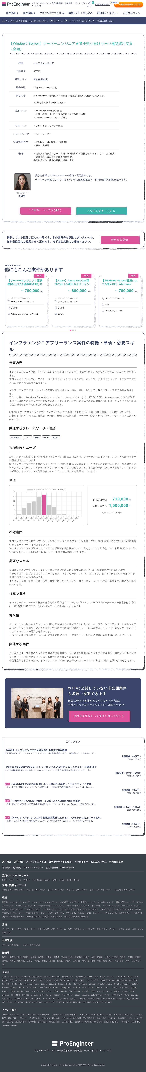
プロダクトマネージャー (36, 913)
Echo (40, 987)
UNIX (56, 991)
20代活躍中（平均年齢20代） (39, 1014)
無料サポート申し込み (81, 13)
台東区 (115, 957)
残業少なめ (42, 1021)
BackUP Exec (109, 998)
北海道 (12, 957)
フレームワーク (92, 980)
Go (71, 976)
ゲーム (63, 929)
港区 (93, 957)
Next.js (115, 987)
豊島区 (52, 960)
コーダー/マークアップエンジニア (51, 905)
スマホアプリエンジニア (25, 905)
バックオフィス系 (33, 916)
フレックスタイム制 (10, 1014)
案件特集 (18, 861)
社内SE (46, 916)
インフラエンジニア (44, 62)
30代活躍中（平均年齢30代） (65, 1014)
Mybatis (73, 998)
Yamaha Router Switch (92, 995)
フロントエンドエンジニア (13, 889)
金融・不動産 (101, 929)
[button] (70, 330)
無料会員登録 (116, 861)
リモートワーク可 (9, 1025)
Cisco (77, 995)
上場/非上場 (101, 1018)
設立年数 (23, 1018)
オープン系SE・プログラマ (67, 902)
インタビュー (81, 861)
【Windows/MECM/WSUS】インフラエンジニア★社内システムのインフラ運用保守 (50, 766)
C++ (112, 976)
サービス (6, 929)
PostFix (25, 995)
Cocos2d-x (19, 998)
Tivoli (10, 1002)
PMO (50, 913)
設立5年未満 (35, 1018)
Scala (102, 976)
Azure (55, 437)
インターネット (29, 929)
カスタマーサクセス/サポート (76, 916)
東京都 (37, 79)
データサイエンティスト (123, 909)
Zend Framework (119, 980)
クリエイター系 (110, 913)
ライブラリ (124, 987)
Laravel (92, 984)
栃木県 (33, 957)
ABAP (26, 980)
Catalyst (135, 984)
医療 (134, 929)
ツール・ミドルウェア (113, 995)
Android (85, 991)
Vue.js (109, 984)
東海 (93, 960)
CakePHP (133, 980)
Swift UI (99, 987)
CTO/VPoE (59, 913)
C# (118, 976)
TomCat (82, 998)
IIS (12, 995)
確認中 (5, 957)
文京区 (107, 957)
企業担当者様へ (102, 4)
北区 (70, 957)
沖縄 (128, 960)
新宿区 (44, 79)
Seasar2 (52, 984)
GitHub (38, 998)
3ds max (134, 995)
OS (33, 991)
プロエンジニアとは (36, 861)
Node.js (5, 991)
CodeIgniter (17, 984)
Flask (21, 987)
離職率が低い (54, 1021)
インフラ (100, 991)
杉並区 (44, 960)
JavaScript (25, 976)
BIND (18, 995)
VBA (123, 976)
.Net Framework (80, 984)
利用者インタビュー (108, 13)
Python (27, 880)
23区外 (68, 960)
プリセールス (105, 909)
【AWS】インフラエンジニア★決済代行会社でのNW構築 (36, 750)
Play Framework (32, 984)
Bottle (28, 987)
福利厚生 (32, 1021)
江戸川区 (76, 960)
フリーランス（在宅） (32, 944)
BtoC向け (125, 1021)
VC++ (56, 980)
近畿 (105, 960)
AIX (70, 991)
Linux (28, 437)
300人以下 (129, 1014)
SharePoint (106, 1002)
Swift (69, 880)
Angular (101, 984)
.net (75, 980)
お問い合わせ (52, 867)
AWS (37, 437)
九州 (111, 960)
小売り (121, 929)
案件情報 (6, 861)
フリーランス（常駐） (11, 944)
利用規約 (17, 867)
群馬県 (41, 957)
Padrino (126, 984)
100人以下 (118, 1014)
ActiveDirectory (94, 998)
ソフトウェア (43, 929)
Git (53, 1002)
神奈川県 (86, 960)
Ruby (11, 880)
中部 (99, 960)
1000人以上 (13, 1018)
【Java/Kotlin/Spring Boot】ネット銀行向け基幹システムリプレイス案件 (50, 783)
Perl (58, 976)
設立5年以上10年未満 (51, 1018)
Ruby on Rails (64, 984)
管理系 (138, 909)
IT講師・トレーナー (94, 913)
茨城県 (26, 957)
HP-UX (77, 991)
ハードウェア (88, 929)
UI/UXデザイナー (17, 916)
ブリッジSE (71, 913)
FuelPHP (6, 984)
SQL (41, 980)
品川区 (138, 957)
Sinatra (117, 984)
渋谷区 (29, 960)
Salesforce (88, 1002)
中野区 (37, 960)
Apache (5, 995)
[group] (26, 301)
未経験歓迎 (135, 1021)
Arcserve (121, 998)
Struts (107, 987)
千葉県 (56, 957)
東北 (19, 957)
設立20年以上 (89, 1018)
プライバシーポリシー (33, 867)
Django (14, 987)
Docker (56, 995)
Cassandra (63, 998)
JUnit (47, 1002)
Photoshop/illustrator (72, 1002)
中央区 (86, 957)
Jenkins (29, 1002)
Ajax (13, 991)
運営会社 (6, 867)
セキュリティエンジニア (12, 909)
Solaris (64, 991)
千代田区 (78, 957)
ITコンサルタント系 (73, 909)
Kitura (56, 987)
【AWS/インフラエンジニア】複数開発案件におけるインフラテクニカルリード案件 (55, 817)
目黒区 (5, 960)
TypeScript (37, 880)
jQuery (134, 987)
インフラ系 (96, 905)
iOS (92, 991)
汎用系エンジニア (88, 902)
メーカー (113, 929)
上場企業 (112, 1018)
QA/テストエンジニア (36, 889)
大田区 (12, 960)
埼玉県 (48, 957)
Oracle (109, 991)
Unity (126, 995)
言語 (4, 976)
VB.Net (130, 976)
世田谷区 (21, 960)
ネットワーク (67, 995)
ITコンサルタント (91, 909)
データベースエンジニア (53, 909)
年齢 (23, 1014)
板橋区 (60, 960)
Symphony (105, 980)
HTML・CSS (13, 976)
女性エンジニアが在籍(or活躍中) (88, 1021)
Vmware (34, 995)
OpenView (19, 1002)
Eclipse (29, 998)
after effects (7, 998)
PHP (4, 880)
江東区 (130, 957)
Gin (34, 987)
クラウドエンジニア (33, 909)
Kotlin (76, 880)
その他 (81, 913)
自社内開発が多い (111, 1021)
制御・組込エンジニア (125, 902)
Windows (16, 437)
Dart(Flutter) (66, 980)
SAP (97, 1002)
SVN (45, 998)
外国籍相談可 (20, 1021)
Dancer (5, 987)
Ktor (84, 987)
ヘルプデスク (56, 916)
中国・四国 (119, 960)
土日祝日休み (67, 1021)
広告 (70, 929)
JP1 (4, 1002)
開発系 (5, 902)
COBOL (18, 980)
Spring (44, 984)
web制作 (77, 929)
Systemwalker (133, 998)
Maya (58, 1002)
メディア (54, 929)
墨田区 (122, 957)
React (27, 991)
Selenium (39, 1002)
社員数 (109, 1014)
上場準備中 (122, 1018)
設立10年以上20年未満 (71, 1018)
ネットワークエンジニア (77, 889)
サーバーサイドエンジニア (79, 905)
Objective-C (80, 976)
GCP (46, 437)
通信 (19, 929)
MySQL (117, 991)
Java (19, 880)
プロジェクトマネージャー (101, 889)
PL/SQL (48, 980)
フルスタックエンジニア (125, 889)
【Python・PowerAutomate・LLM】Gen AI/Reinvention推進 (45, 800)
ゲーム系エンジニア (106, 902)
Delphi (34, 980)
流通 (128, 929)
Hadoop (52, 998)
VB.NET (76, 987)
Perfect (48, 987)
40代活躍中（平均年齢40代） (92, 1014)
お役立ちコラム (131, 13)
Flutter (91, 987)
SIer (13, 929)
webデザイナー (125, 913)
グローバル (133, 1018)
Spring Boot (66, 987)
